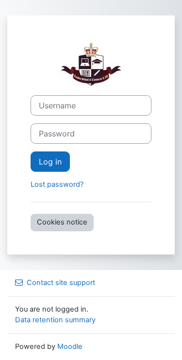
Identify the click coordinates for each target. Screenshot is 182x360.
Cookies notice (62, 222)
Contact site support (61, 282)
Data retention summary (55, 319)
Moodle (70, 346)
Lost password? (57, 184)
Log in (50, 161)
